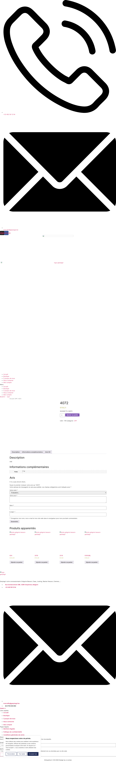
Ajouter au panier (72, 415)
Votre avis (13, 495)
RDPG (2, 749)
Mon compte (7, 382)
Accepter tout (33, 754)
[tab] (16, 452)
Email (1, 742)
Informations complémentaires (32, 452)
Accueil (5, 374)
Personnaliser (11, 754)
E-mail (12, 512)
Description (16, 452)
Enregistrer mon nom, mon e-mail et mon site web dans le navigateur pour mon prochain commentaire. (44, 518)
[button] (58, 384)
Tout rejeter (22, 754)
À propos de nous (9, 378)
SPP (16, 398)
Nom (12, 505)
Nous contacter (8, 380)
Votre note (13, 490)
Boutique (6, 376)
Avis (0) (47, 452)
